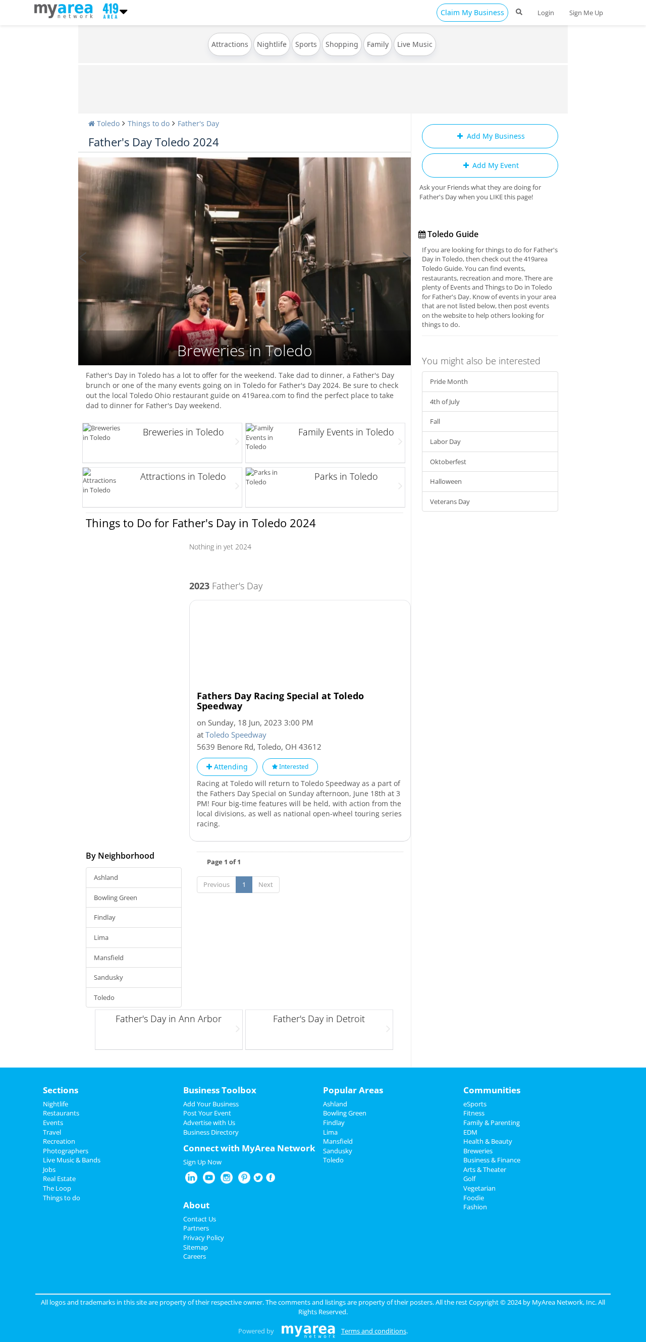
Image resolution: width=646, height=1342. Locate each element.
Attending (230, 766)
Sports (306, 44)
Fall (435, 421)
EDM (470, 1132)
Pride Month (449, 381)
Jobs (49, 1169)
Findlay (105, 917)
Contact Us (199, 1218)
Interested (293, 766)
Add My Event (494, 165)
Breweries (478, 1150)
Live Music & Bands (71, 1159)
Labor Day (445, 441)
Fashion (475, 1206)
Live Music (415, 44)
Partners (196, 1228)
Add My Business (495, 136)
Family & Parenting (491, 1122)
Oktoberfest (448, 461)
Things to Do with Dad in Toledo (244, 161)
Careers (194, 1256)
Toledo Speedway (235, 735)
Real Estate (59, 1178)
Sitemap (195, 1247)
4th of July (445, 401)
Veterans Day (450, 501)
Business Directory (211, 1132)
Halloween (446, 481)
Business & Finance (491, 1159)
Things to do (61, 1197)
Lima (101, 937)
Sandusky (108, 977)
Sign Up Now (202, 1161)
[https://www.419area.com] (65, 10)
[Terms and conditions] (308, 1330)
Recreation (59, 1141)
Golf (469, 1178)
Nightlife (272, 44)
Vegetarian (479, 1188)
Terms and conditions (373, 1330)
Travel (52, 1132)
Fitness (473, 1112)
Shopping (342, 44)
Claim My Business (472, 12)
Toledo (104, 997)
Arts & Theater (484, 1169)
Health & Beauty (487, 1141)
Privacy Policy (203, 1237)
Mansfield (109, 957)
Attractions (229, 44)
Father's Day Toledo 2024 (153, 141)
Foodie (473, 1197)
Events (53, 1122)
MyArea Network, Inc (563, 1302)
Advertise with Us (209, 1122)
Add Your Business (211, 1103)
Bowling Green (115, 897)
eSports (475, 1103)
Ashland (106, 877)
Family (378, 44)
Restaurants (61, 1112)
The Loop (57, 1188)
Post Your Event (207, 1112)
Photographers (65, 1150)
